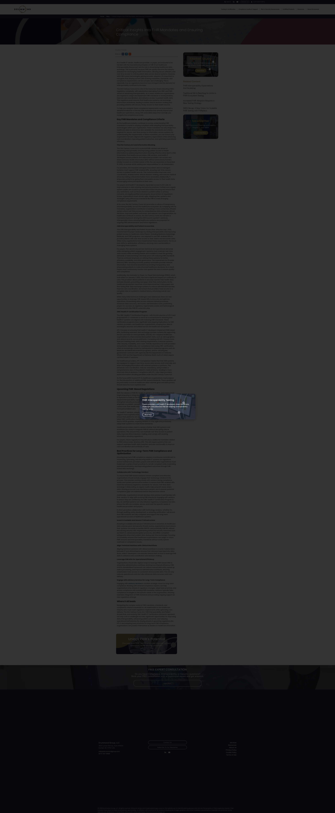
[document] (167, 406)
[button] (193, 396)
